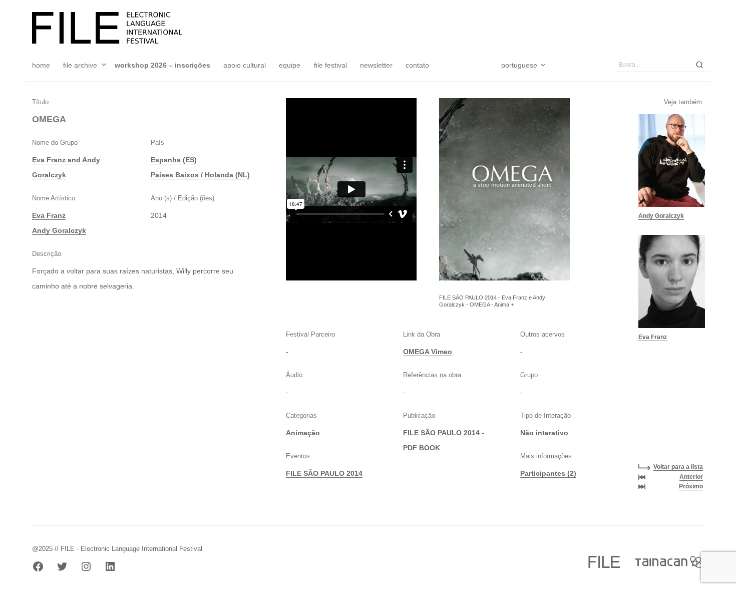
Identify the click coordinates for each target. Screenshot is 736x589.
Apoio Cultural (244, 65)
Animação (303, 433)
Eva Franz (49, 215)
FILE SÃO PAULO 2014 (324, 473)
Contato (417, 65)
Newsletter (376, 65)
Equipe (289, 65)
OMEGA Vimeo (427, 352)
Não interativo (544, 433)
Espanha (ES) (174, 160)
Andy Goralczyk (59, 230)
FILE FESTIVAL (330, 65)
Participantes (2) (548, 473)
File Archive (80, 65)
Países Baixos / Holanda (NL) (200, 175)
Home (41, 65)
